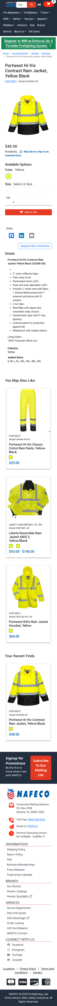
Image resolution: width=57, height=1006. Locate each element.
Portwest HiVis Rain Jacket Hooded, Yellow (28, 623)
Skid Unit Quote (16, 913)
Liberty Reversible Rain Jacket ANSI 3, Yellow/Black (25, 537)
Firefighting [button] (30, 12)
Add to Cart (31, 212)
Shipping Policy (16, 849)
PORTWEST (11, 81)
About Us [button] (19, 31)
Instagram (18, 949)
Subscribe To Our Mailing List (41, 767)
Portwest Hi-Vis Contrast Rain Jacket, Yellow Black (27, 721)
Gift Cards (34, 31)
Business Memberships (21, 864)
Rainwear (46, 53)
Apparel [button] (41, 18)
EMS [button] (5, 18)
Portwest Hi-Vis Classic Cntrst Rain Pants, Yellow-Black (27, 448)
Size (8, 184)
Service (7, 31)
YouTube (17, 955)
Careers (37, 972)
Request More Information (35, 246)
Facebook (18, 944)
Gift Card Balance (17, 928)
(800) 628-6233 (36, 819)
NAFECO (33, 826)
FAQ (9, 859)
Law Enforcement (20, 53)
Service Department (19, 908)
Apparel (35, 53)
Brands (41, 25)
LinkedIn (17, 960)
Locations (9, 968)
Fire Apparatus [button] (11, 12)
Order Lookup (15, 923)
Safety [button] (16, 18)
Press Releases (16, 869)
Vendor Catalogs (17, 891)
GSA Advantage (16, 918)
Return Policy (15, 854)
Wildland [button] (8, 25)
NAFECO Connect (17, 933)
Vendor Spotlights (18, 896)
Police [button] (44, 12)
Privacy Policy (28, 968)
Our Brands (14, 886)
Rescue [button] (29, 18)
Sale (32, 25)
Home (6, 53)
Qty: (8, 197)
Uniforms (22, 25)
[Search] (31, 5)
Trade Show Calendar (19, 874)
